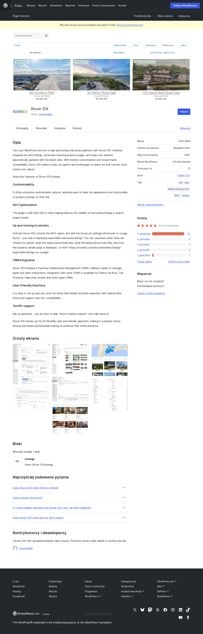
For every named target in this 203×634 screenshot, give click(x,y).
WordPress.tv (93, 596)
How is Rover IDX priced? (28, 497)
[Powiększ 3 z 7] (84, 348)
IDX (180, 183)
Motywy (53, 586)
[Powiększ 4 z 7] (84, 380)
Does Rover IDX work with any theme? (36, 487)
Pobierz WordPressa (185, 5)
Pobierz (184, 111)
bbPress (163, 591)
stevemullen (45, 114)
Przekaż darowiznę (132, 591)
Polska (46, 614)
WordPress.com (167, 581)
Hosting (17, 591)
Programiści (91, 591)
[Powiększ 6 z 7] (123, 348)
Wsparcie (185, 128)
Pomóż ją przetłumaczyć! (130, 25)
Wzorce (53, 596)
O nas (16, 581)
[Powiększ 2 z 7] (45, 391)
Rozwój (77, 128)
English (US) (184, 175)
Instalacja (59, 128)
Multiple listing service (178, 189)
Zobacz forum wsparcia (151, 293)
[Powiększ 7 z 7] (123, 382)
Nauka (88, 581)
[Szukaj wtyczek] (46, 35)
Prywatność (19, 596)
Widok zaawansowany (150, 204)
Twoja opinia (144, 261)
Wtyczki (53, 591)
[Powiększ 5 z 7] (84, 408)
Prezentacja (55, 581)
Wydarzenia (127, 586)
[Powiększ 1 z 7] (45, 348)
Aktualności (19, 586)
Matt (161, 586)
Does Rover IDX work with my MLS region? (38, 517)
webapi (185, 195)
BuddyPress (165, 596)
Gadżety (127, 596)
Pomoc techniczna (95, 586)
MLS (187, 183)
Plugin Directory (21, 16)
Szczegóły (22, 128)
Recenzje (41, 128)
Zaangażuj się (128, 581)
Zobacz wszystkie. (179, 261)
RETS (177, 195)
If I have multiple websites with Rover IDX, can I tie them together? (52, 507)
